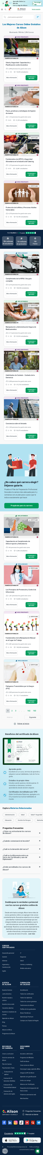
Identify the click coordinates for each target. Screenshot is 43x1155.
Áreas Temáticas (25, 1013)
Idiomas (4, 961)
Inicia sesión (36, 9)
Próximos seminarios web (28, 1094)
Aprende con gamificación (28, 1076)
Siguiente (32, 717)
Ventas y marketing (26, 964)
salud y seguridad (36, 815)
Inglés (4, 971)
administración (10, 815)
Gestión (4, 957)
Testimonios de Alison (27, 1005)
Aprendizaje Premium (26, 1017)
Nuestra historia (7, 990)
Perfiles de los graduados (28, 1009)
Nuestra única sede (8, 1004)
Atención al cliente (31, 1114)
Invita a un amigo (25, 1080)
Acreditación (24, 990)
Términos (16, 1147)
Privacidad (10, 1147)
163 (34, 711)
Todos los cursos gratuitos (28, 1001)
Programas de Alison (8, 1033)
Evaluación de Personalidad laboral (10, 1086)
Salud (22, 961)
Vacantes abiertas (7, 1008)
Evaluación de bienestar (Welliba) (9, 1079)
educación (8, 820)
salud (22, 815)
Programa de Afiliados (27, 1057)
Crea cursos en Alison (27, 1065)
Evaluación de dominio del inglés (9, 1093)
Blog (3, 1022)
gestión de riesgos (24, 820)
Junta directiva (6, 994)
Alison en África (7, 1030)
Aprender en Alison (8, 1018)
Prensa (4, 1026)
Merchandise (24, 1098)
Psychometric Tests (8, 1068)
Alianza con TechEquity (27, 1084)
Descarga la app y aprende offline (30, 1069)
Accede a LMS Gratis (26, 1054)
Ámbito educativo (25, 968)
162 (28, 711)
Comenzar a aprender (31, 77)
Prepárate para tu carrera (21, 506)
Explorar (2, 9)
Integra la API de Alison (27, 1073)
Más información (11, 77)
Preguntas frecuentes (33, 1111)
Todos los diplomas (26, 998)
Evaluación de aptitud (8, 1073)
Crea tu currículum (8, 1054)
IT (20, 953)
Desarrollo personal (8, 953)
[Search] (4, 8)
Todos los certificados (27, 994)
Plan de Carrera (7, 1064)
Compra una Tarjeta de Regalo (29, 1020)
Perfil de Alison (24, 1061)
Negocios (23, 957)
